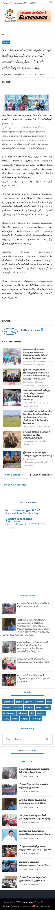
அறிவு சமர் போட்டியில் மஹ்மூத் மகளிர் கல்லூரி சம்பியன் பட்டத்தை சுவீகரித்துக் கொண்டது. (36, 395)
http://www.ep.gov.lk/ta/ (22, 510)
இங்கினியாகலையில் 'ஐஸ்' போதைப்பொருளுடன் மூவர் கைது (37, 454)
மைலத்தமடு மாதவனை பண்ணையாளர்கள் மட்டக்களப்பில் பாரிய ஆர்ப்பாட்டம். (33, 863)
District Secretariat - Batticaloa (19, 520)
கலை (49, 701)
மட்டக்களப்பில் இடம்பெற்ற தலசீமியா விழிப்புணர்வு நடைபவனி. (33, 605)
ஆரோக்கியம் (8, 701)
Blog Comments (15, 475)
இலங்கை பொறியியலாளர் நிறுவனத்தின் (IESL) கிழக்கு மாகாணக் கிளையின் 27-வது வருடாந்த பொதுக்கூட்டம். (36, 374)
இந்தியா (19, 701)
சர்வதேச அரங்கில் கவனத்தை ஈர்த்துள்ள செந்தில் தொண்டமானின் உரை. (36, 434)
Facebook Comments (41, 475)
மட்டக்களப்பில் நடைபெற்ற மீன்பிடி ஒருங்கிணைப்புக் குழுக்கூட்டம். (33, 879)
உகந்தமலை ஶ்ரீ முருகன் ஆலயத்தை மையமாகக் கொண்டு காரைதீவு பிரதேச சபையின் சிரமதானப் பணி (35, 353)
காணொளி (7, 707)
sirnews (35, 330)
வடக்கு (6, 718)
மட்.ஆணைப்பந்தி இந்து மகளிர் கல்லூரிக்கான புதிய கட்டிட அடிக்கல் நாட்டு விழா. (33, 678)
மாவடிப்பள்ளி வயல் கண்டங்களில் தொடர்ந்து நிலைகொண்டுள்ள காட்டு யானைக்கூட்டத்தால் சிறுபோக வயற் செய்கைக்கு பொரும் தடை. (37, 416)
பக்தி (32, 713)
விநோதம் (24, 718)
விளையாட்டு (36, 718)
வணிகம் (15, 718)
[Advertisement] (27, 562)
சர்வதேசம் (29, 707)
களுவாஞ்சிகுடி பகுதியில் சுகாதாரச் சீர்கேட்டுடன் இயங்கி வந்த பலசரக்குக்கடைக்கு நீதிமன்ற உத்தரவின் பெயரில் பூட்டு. (32, 647)
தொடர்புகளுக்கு (9, 713)
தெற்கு (47, 707)
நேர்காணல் (22, 713)
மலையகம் (40, 713)
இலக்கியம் (29, 701)
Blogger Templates (11, 906)
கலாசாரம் (40, 701)
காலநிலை (18, 707)
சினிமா (38, 707)
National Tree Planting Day (21, 513)
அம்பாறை (6, 42)
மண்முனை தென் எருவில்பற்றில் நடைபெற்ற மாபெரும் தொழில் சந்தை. (33, 660)
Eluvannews (26, 902)
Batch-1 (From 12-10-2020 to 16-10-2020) (25, 525)
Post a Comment (15, 485)
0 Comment (40, 74)
